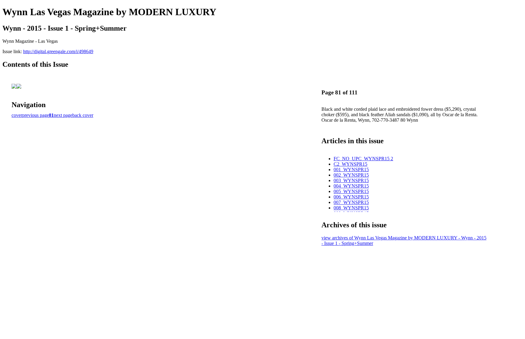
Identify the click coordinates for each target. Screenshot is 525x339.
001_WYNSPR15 (351, 169)
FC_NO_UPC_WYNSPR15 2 (363, 158)
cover (17, 115)
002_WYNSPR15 (351, 175)
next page (63, 115)
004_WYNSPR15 (351, 185)
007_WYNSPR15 (351, 202)
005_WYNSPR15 (351, 191)
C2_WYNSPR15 (350, 164)
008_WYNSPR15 (351, 207)
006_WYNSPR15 (351, 196)
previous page (35, 115)
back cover (82, 115)
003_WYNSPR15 (351, 180)
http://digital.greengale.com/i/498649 (58, 51)
